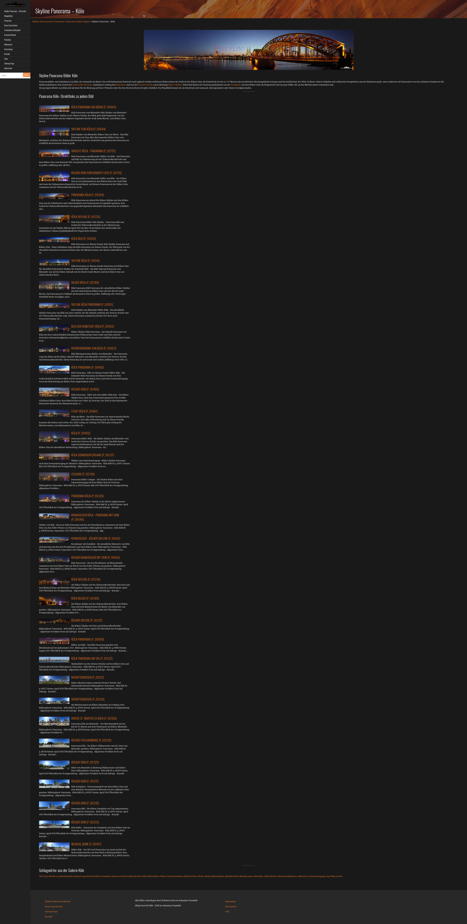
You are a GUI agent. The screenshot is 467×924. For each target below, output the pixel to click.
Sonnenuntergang (316, 876)
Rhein (207, 876)
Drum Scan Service (11, 25)
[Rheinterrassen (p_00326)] (54, 700)
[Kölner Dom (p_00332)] (54, 805)
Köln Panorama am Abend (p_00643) (93, 107)
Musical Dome (190, 876)
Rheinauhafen (217, 876)
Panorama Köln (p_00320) (87, 495)
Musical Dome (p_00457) (86, 844)
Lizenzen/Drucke (10, 34)
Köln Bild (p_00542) (83, 238)
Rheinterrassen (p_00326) (87, 699)
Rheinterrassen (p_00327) (87, 677)
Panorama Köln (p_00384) (87, 194)
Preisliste (7, 39)
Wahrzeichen (336, 876)
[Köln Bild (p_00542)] (54, 239)
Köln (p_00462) (80, 433)
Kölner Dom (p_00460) (85, 389)
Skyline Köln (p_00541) (85, 260)
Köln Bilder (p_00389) (85, 598)
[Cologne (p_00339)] (54, 476)
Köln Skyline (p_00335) (85, 216)
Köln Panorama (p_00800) (87, 639)
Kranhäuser (177, 876)
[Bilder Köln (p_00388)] (54, 285)
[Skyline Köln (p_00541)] (54, 262)
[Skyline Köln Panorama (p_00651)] (54, 305)
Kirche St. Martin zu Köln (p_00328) (94, 718)
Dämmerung (79, 876)
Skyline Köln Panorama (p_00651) (92, 304)
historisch (116, 876)
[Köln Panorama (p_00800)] (54, 640)
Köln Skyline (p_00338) (85, 579)
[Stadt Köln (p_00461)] (54, 413)
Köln (144, 876)
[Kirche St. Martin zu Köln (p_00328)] (54, 721)
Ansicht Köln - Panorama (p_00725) (93, 150)
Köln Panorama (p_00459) (87, 367)
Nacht (201, 876)
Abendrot (52, 876)
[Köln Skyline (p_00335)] (54, 219)
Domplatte (236, 85)
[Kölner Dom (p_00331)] (54, 783)
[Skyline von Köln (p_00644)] (54, 131)
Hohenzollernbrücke (82, 85)
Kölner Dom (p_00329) (85, 762)
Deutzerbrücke (93, 876)
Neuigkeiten (8, 15)
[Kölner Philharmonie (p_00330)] (54, 743)
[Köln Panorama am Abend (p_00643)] (54, 108)
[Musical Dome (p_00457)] (54, 847)
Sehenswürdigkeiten (287, 876)
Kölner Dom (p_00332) (85, 803)
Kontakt (7, 53)
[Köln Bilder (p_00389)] (54, 601)
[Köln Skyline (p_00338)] (54, 581)
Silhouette (302, 876)
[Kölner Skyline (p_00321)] (54, 621)
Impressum (8, 68)
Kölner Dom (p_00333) (85, 822)
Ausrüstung (8, 49)
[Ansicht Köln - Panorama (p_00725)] (54, 153)
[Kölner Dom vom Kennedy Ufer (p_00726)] (54, 176)
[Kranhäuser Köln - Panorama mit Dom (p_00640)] (54, 516)
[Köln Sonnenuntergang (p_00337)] (54, 456)
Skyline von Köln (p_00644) (88, 129)
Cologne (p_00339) (83, 474)
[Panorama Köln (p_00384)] (54, 196)
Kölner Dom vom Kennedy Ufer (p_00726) (96, 172)
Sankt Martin (270, 876)
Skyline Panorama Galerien (57, 901)
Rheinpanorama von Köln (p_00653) (93, 348)
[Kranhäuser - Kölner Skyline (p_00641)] (54, 539)
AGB (227, 911)
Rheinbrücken (231, 876)
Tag (327, 876)
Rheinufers (121, 85)
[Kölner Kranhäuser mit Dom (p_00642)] (54, 559)
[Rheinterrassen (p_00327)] (54, 680)
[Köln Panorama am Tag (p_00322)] (54, 659)
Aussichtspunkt (65, 876)
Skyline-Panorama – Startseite (15, 11)
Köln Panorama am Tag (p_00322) (91, 658)
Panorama (7, 20)
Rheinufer (258, 876)
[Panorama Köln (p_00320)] (54, 498)
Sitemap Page (9, 63)
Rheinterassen (246, 876)
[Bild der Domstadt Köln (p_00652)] (54, 328)
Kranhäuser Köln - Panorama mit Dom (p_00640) (95, 517)
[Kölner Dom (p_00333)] (54, 824)
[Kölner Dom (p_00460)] (54, 392)
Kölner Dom (165, 876)
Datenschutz (231, 906)
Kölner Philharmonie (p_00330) (91, 740)
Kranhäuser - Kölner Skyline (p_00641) (95, 538)
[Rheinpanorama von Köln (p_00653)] (54, 349)
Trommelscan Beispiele (12, 30)
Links (6, 58)
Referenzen (8, 44)
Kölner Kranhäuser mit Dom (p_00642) (95, 557)
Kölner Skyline (175, 85)
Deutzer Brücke (145, 85)
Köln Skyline (153, 876)
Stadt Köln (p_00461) (84, 411)
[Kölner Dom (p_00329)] (54, 765)
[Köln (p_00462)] (54, 436)
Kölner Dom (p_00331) (84, 781)
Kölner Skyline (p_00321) (86, 620)
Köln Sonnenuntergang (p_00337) (92, 455)
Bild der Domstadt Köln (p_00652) (92, 326)
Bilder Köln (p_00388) (85, 282)
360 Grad (43, 876)
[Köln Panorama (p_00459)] (54, 369)
